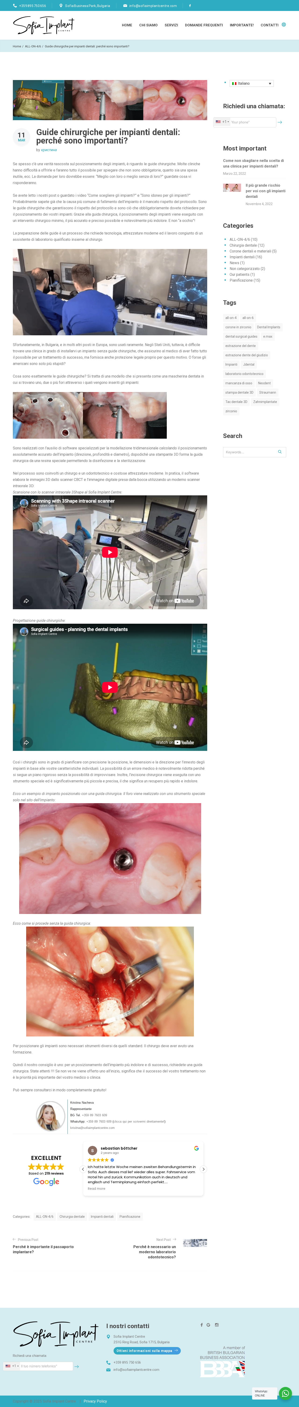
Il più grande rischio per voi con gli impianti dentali (265, 191)
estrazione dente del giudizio (246, 355)
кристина (49, 150)
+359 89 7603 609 (94, 1115)
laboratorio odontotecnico (244, 374)
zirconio (231, 411)
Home (127, 25)
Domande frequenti (204, 25)
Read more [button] (96, 1189)
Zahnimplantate (265, 402)
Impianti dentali (102, 1216)
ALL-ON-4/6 (33, 46)
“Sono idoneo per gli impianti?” (165, 195)
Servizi (171, 25)
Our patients (239, 274)
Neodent (264, 383)
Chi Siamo (148, 25)
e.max (267, 336)
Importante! (242, 25)
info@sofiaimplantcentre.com (153, 6)
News (234, 263)
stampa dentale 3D (239, 392)
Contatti (269, 25)
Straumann (267, 392)
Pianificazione (130, 1216)
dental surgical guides (241, 336)
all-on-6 (248, 318)
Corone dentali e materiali (250, 251)
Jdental (248, 364)
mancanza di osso (238, 383)
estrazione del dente (240, 346)
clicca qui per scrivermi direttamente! (139, 1121)
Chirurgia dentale (72, 1216)
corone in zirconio (238, 327)
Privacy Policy (95, 1401)
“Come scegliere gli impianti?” (111, 195)
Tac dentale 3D (236, 402)
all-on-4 (231, 318)
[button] (203, 1169)
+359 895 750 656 (32, 6)
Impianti (231, 364)
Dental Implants (268, 327)
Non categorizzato (245, 268)
